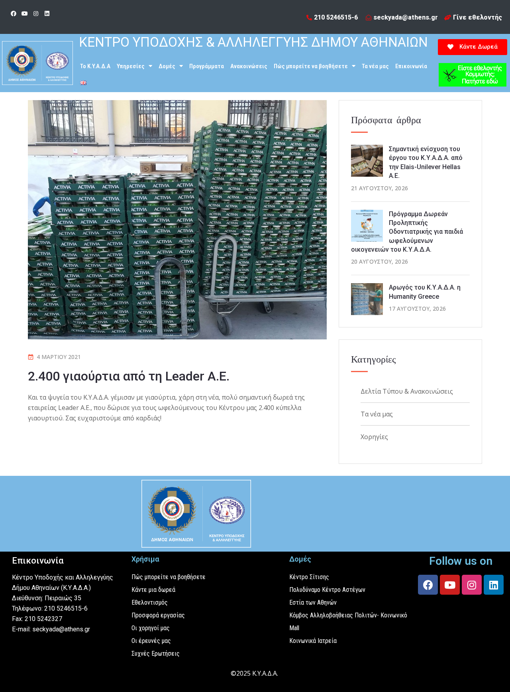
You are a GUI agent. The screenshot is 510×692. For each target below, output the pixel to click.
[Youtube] (24, 13)
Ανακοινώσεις (248, 66)
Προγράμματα (206, 66)
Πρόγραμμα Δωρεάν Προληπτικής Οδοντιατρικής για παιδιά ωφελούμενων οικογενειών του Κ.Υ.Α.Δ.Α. (407, 232)
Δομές (167, 66)
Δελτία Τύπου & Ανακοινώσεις (407, 391)
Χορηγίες (374, 436)
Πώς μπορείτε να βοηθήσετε (311, 66)
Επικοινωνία (411, 66)
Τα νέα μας (375, 66)
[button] (472, 47)
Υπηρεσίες (131, 66)
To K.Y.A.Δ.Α (95, 66)
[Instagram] (35, 13)
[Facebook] (13, 13)
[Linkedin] (47, 13)
